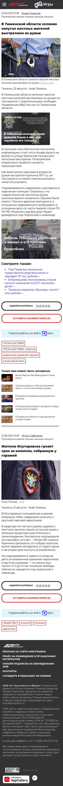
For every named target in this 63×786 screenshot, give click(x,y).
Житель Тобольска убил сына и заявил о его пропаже (30, 240)
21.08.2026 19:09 (10, 435)
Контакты (9, 671)
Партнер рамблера (30, 770)
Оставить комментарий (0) (31, 318)
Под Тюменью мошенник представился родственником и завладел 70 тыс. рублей (26, 273)
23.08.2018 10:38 (10, 13)
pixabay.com (47, 82)
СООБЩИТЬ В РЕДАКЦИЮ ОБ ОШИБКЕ (27, 675)
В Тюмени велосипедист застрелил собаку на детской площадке (37, 407)
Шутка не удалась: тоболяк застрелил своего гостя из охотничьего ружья (34, 386)
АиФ (21, 501)
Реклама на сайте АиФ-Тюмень (24, 651)
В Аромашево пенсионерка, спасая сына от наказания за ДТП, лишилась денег (30, 283)
